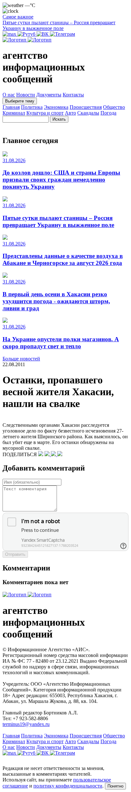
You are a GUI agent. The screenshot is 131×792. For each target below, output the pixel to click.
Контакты (73, 94)
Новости (25, 94)
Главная (11, 107)
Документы (48, 94)
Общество (114, 107)
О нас (9, 94)
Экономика (56, 107)
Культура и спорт (45, 113)
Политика (32, 107)
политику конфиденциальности (67, 785)
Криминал (14, 113)
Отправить (15, 554)
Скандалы (88, 113)
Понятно (115, 786)
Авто (70, 113)
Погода (108, 113)
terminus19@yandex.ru (26, 724)
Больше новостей (21, 358)
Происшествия (86, 107)
